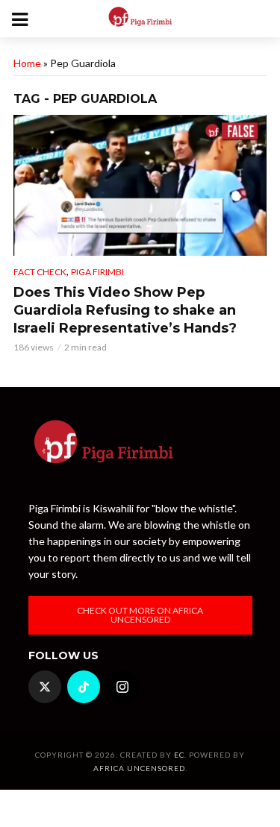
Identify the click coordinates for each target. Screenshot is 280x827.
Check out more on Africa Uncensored (140, 615)
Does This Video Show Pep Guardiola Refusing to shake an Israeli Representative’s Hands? (125, 310)
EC (179, 754)
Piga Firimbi (97, 271)
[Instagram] (122, 686)
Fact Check (39, 271)
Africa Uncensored (139, 768)
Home (27, 63)
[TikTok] (83, 686)
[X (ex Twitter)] (44, 686)
